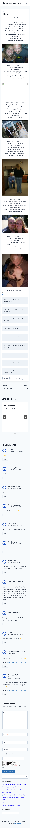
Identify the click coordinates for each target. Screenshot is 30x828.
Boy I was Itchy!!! (10, 405)
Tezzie (10, 633)
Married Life (18, 378)
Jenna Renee (12, 505)
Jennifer (11, 542)
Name (5, 735)
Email (5, 742)
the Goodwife (12, 486)
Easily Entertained (7, 387)
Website (5, 749)
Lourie (10, 523)
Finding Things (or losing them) (11, 805)
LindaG (10, 449)
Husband (4, 11)
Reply (5, 459)
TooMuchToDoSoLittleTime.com (17, 662)
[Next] (25, 417)
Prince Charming (14, 581)
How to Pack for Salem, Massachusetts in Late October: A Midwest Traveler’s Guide (15, 797)
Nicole (5, 17)
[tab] (13, 433)
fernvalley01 (12, 468)
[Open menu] (26, 3)
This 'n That (24, 387)
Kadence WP (18, 823)
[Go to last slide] (4, 417)
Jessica (10, 560)
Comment (6, 713)
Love (11, 378)
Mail (3, 802)
